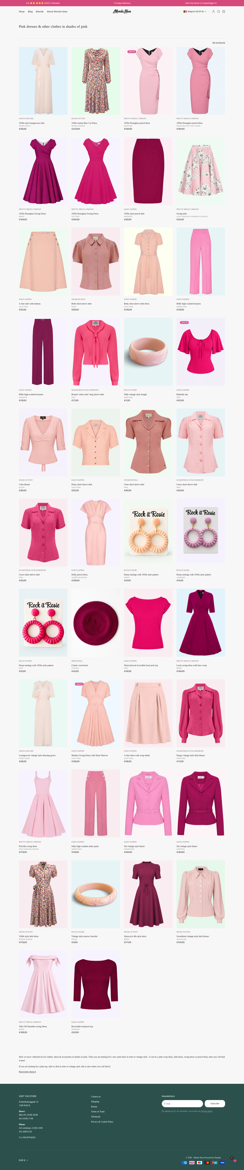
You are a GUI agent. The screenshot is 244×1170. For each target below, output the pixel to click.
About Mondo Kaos (57, 11)
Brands (39, 11)
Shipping (95, 1101)
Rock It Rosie (130, 390)
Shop (22, 11)
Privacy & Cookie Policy (102, 1122)
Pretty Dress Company (135, 119)
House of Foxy (78, 119)
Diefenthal (77, 661)
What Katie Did (26, 119)
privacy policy (206, 1111)
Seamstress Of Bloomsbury (85, 390)
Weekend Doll (78, 299)
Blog (30, 11)
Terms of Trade (98, 1111)
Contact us (96, 1096)
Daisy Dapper (130, 209)
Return (94, 1106)
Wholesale (95, 1116)
